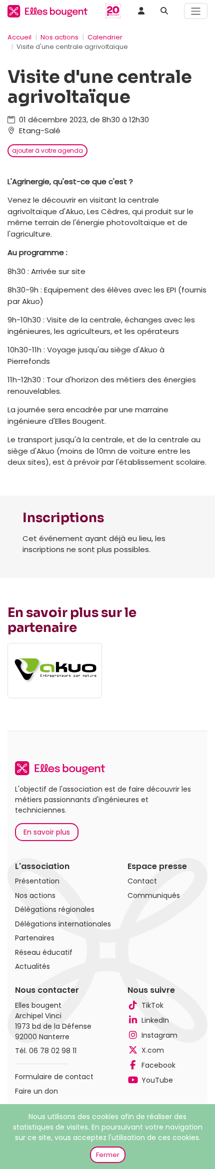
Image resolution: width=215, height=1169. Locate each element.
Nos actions (59, 37)
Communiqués (154, 895)
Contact (142, 881)
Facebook (159, 1065)
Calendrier (105, 37)
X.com (153, 1050)
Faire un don (36, 1091)
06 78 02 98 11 (52, 1051)
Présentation (37, 881)
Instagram (160, 1035)
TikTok (153, 1005)
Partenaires (34, 938)
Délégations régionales (54, 909)
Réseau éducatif (43, 952)
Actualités (32, 966)
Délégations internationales (63, 924)
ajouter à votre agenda (47, 150)
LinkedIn (155, 1020)
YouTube (157, 1080)
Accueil (20, 37)
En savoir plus (47, 832)
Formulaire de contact (54, 1077)
